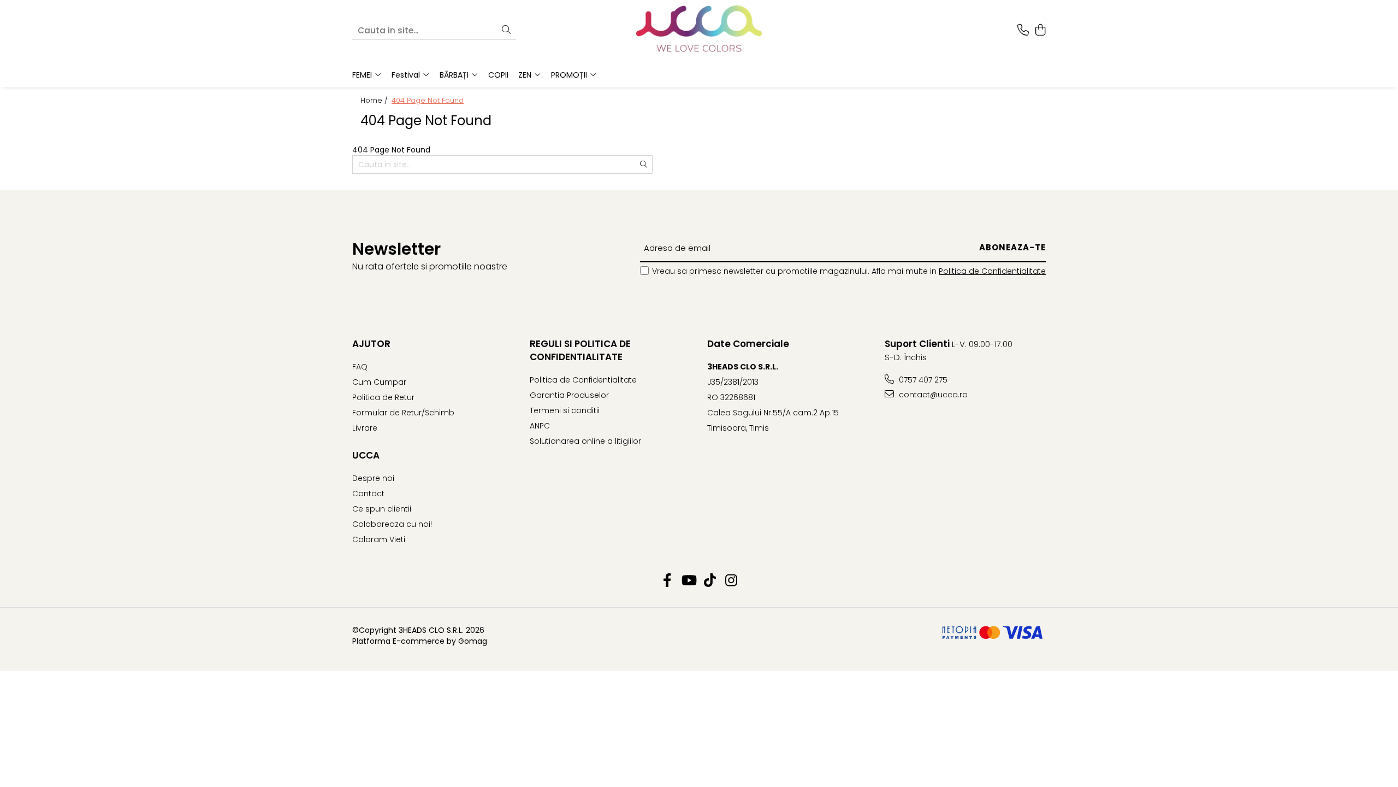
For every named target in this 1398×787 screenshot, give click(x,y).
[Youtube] (688, 581)
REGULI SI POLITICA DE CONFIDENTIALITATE (580, 350)
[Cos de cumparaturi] (1040, 30)
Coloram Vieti (378, 539)
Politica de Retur (383, 397)
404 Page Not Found (428, 100)
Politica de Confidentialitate (992, 271)
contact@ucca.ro (932, 394)
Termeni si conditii (565, 410)
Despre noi (373, 478)
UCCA (366, 455)
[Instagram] (731, 581)
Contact (368, 493)
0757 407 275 (922, 379)
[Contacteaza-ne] (1023, 30)
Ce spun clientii (381, 508)
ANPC (540, 425)
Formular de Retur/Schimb (403, 412)
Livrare (364, 427)
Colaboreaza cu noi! (392, 524)
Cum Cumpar (379, 382)
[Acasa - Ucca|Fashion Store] (699, 30)
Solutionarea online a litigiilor (585, 441)
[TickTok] (709, 581)
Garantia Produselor (569, 395)
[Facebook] (667, 581)
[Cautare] (506, 30)
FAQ (360, 366)
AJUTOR (371, 343)
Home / (375, 100)
